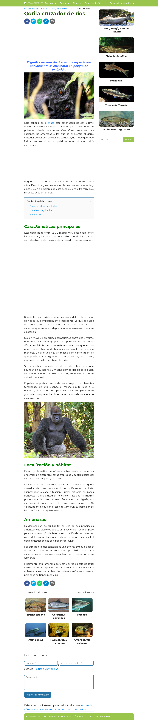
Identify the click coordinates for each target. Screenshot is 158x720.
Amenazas (35, 214)
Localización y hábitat (41, 210)
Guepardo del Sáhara (36, 592)
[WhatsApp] (39, 21)
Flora (75, 3)
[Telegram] (46, 21)
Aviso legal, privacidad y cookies (58, 716)
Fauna (63, 3)
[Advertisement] (59, 43)
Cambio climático (94, 3)
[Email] (52, 21)
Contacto (79, 716)
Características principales (43, 206)
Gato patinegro (84, 592)
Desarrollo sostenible (120, 3)
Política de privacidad (46, 669)
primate (49, 122)
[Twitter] (33, 21)
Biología (49, 3)
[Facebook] (27, 21)
